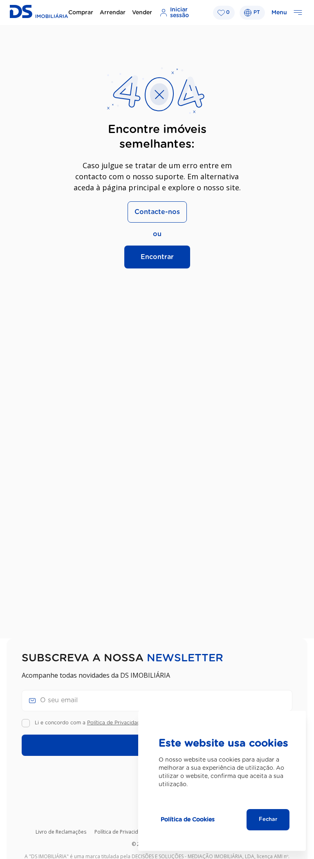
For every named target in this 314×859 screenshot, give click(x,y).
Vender (142, 13)
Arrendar (113, 13)
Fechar (268, 819)
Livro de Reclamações (61, 831)
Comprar (80, 13)
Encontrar (157, 257)
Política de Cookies (188, 820)
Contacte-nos (157, 212)
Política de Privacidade (115, 722)
